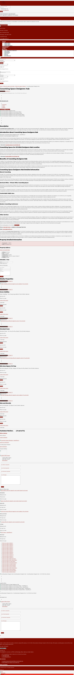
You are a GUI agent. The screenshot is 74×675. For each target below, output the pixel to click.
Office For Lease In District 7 (20, 86)
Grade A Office (7, 43)
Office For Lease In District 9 (7, 553)
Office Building (5, 47)
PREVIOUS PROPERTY (4, 442)
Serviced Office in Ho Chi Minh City (12, 156)
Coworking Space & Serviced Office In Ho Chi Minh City (12, 661)
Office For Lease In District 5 (7, 548)
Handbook (4, 48)
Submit (1, 276)
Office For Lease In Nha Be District (8, 571)
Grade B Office (7, 43)
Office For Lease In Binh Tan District (9, 558)
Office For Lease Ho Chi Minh (8, 86)
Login (1, 11)
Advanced (2, 61)
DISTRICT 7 (7, 91)
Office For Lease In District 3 (7, 545)
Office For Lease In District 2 (7, 544)
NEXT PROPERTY (3, 446)
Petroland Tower (5, 329)
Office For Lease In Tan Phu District (9, 565)
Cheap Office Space (8, 45)
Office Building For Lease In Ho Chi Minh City (10, 662)
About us (4, 41)
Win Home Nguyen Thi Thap (8, 366)
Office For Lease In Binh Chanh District (9, 567)
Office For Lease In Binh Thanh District (9, 560)
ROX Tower (2, 534)
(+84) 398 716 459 (7, 227)
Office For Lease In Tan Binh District (9, 564)
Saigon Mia (2, 503)
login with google (12, 13)
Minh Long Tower (3, 513)
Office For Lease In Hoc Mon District (9, 570)
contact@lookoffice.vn (7, 229)
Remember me (4, 8)
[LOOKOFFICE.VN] (3, 648)
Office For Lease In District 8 (7, 552)
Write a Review (3, 433)
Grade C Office (7, 44)
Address (3, 107)
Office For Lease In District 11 (7, 556)
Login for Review (3, 437)
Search (1, 83)
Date (1, 262)
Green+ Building (4, 292)
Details (3, 105)
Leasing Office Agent (4, 300)
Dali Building (2, 492)
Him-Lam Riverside (5, 403)
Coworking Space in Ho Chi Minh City (12, 144)
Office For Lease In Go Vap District (8, 561)
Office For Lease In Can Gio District (8, 569)
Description (4, 104)
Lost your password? (4, 10)
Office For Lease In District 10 (7, 554)
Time (1, 263)
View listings (4, 460)
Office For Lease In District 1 (7, 543)
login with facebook (4, 13)
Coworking (2, 91)
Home (1, 86)
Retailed (4, 48)
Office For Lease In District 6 (7, 549)
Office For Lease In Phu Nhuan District (9, 562)
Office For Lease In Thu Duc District (9, 566)
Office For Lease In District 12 (7, 557)
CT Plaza (1, 524)
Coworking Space (5, 46)
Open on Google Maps (5, 249)
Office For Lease (4, 281)
